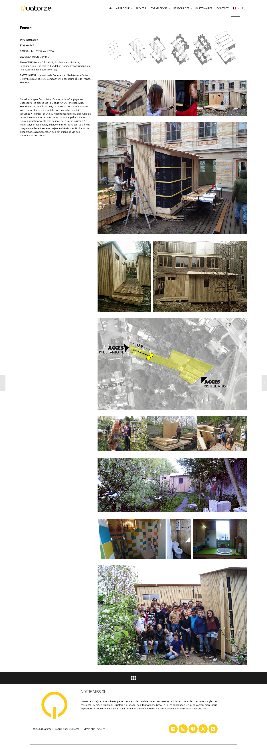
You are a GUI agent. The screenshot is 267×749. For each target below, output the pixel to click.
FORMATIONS (159, 8)
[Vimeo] (213, 728)
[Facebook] (193, 728)
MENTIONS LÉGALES (94, 729)
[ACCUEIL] (110, 8)
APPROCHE (123, 8)
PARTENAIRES (203, 8)
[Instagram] (183, 728)
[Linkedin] (173, 728)
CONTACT (223, 8)
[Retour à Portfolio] (133, 679)
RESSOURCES (181, 8)
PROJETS (140, 8)
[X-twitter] (203, 728)
